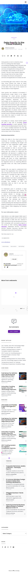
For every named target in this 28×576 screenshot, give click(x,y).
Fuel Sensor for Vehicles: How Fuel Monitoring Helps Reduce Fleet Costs (9, 374)
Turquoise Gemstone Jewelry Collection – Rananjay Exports (15, 467)
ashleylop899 (13, 474)
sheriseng (13, 513)
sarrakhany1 (8, 381)
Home (14, 38)
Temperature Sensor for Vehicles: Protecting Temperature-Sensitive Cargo (13, 363)
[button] (26, 2)
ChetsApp (17, 570)
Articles (14, 37)
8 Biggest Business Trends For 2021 (14, 493)
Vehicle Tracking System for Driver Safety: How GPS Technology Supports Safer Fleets (13, 359)
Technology (14, 290)
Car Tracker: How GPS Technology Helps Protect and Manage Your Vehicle (12, 346)
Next (21, 308)
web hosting (21, 246)
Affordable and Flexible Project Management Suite (17, 293)
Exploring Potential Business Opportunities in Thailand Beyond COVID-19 (15, 506)
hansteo (12, 487)
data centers (13, 246)
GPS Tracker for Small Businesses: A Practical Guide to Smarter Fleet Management (11, 354)
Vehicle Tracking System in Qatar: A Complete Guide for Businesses (11, 350)
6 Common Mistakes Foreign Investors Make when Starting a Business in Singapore (15, 481)
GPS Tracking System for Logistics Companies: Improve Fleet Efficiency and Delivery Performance (8, 446)
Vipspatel (13, 302)
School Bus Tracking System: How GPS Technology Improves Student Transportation (9, 388)
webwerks (12, 47)
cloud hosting (5, 246)
